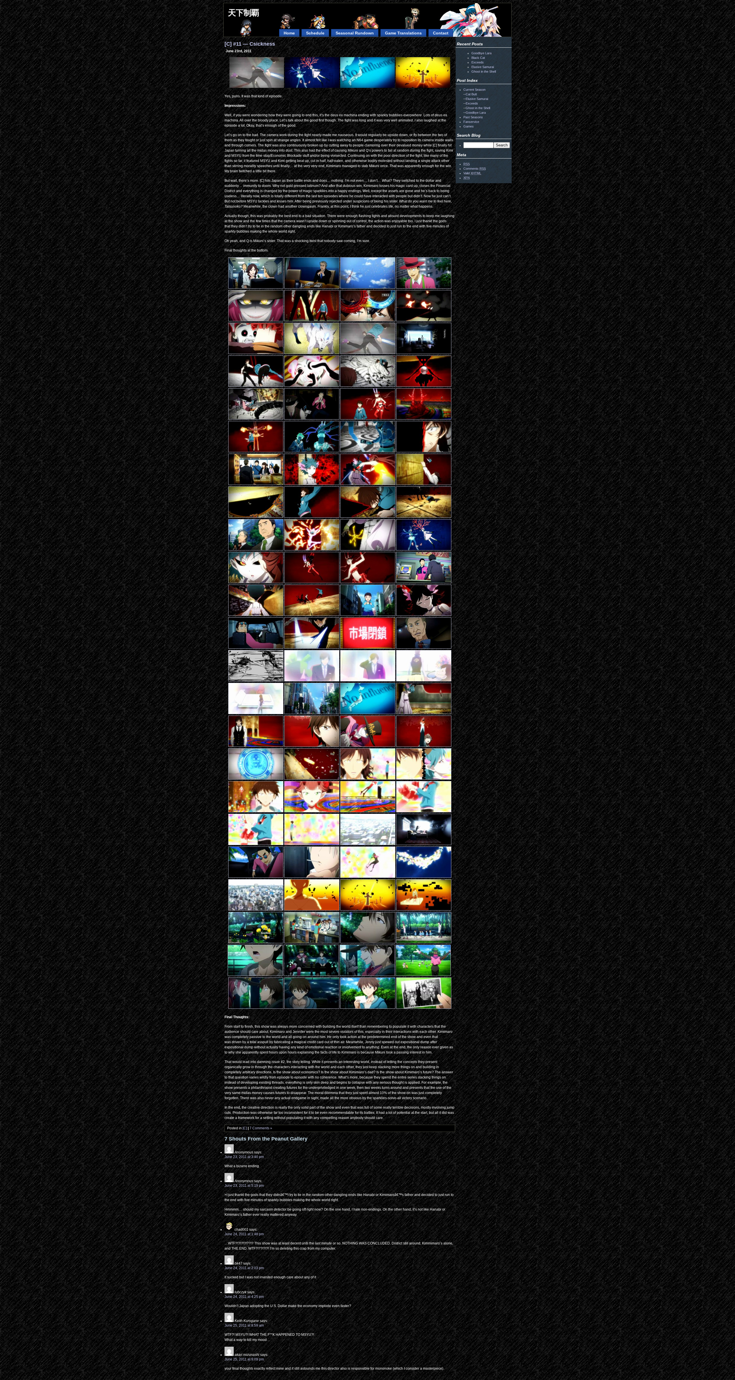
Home (289, 33)
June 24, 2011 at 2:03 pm (244, 1268)
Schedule (315, 33)
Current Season (474, 89)
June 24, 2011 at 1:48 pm (244, 1234)
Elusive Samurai (482, 67)
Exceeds (477, 62)
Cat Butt (471, 94)
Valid (472, 173)
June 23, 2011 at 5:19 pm (244, 1186)
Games (468, 126)
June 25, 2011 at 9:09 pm (244, 1359)
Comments (474, 168)
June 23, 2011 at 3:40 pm (244, 1157)
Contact (440, 33)
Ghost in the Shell (483, 71)
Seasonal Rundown (355, 33)
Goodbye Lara (481, 53)
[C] (245, 1128)
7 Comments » (260, 1128)
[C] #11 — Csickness (250, 44)
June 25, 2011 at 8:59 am (244, 1325)
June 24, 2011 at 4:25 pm (244, 1297)
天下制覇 (243, 12)
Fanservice (471, 121)
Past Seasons (473, 117)
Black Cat (478, 57)
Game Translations (403, 33)
